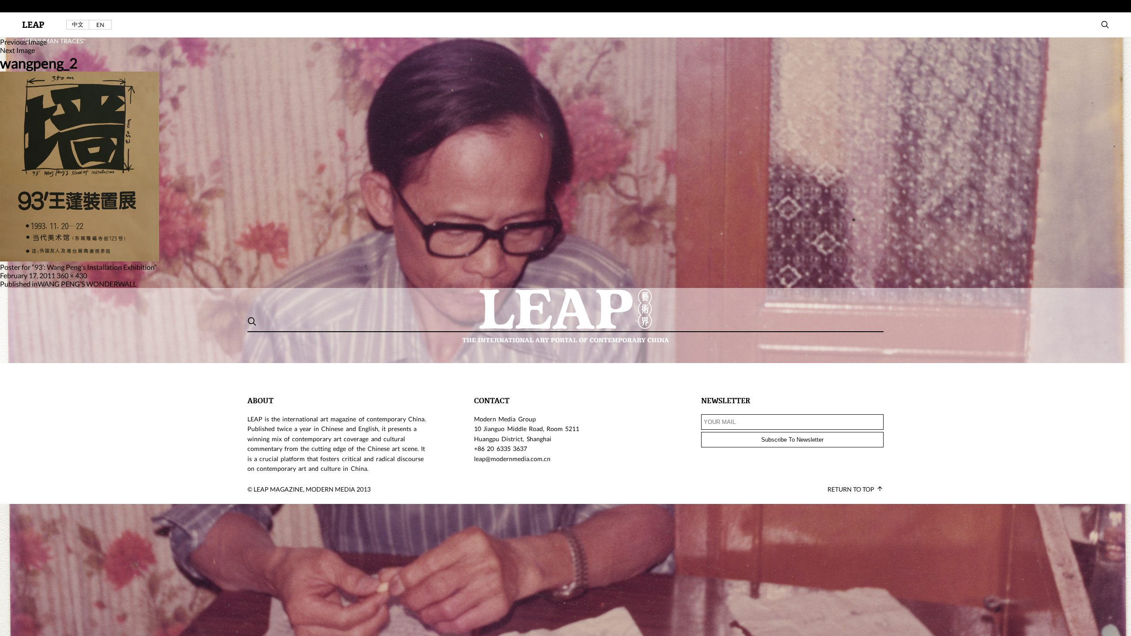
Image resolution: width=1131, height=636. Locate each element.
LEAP (33, 24)
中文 (77, 24)
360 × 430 (72, 275)
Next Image (17, 50)
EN (100, 24)
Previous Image (23, 42)
